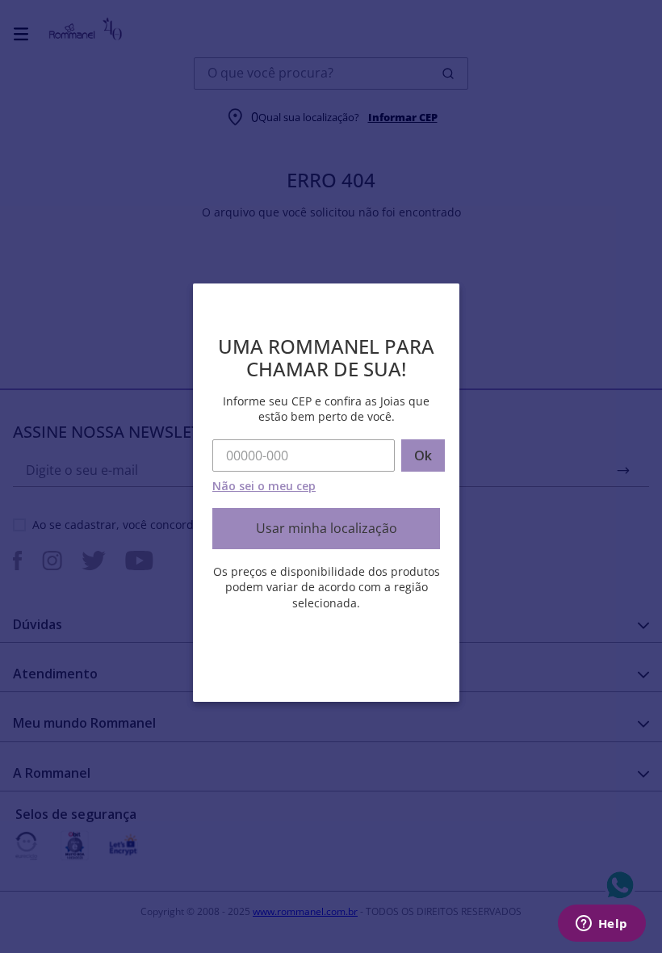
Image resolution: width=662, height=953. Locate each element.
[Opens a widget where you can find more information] (601, 925)
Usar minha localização (326, 528)
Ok (423, 455)
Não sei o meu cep (264, 485)
